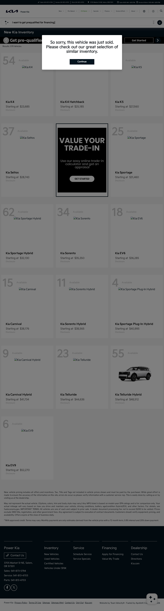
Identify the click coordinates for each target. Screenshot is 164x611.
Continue (82, 61)
